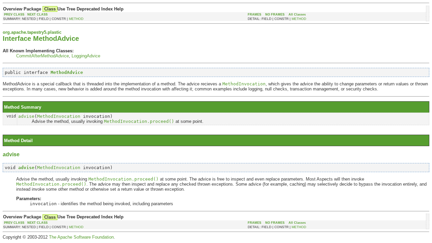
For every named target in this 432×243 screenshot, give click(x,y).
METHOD (76, 19)
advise (26, 116)
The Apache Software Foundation (81, 237)
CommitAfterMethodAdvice (42, 55)
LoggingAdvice (86, 55)
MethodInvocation (58, 116)
